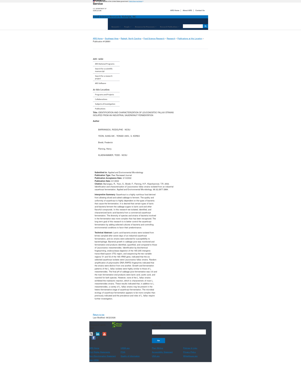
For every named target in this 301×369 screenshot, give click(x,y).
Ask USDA (94, 360)
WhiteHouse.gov (190, 356)
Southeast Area (111, 38)
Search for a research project (103, 77)
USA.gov (156, 356)
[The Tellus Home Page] (117, 324)
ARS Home (98, 38)
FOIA (123, 352)
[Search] (205, 26)
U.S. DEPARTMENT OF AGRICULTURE (99, 10)
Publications (100, 108)
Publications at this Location (189, 38)
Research (171, 38)
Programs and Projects (104, 94)
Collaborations (101, 99)
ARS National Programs (104, 64)
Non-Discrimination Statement (102, 356)
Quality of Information (130, 356)
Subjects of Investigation (105, 104)
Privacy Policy (189, 352)
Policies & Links (190, 348)
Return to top (98, 314)
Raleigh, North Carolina (131, 38)
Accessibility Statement (162, 352)
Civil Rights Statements (99, 352)
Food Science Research (153, 38)
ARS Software (100, 83)
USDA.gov (125, 348)
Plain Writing (157, 348)
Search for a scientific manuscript (104, 70)
